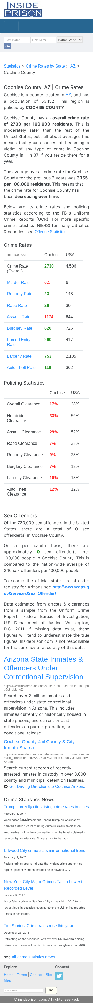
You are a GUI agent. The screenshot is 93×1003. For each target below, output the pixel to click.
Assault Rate (18, 317)
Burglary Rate (19, 328)
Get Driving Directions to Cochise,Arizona (47, 786)
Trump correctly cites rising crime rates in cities (46, 807)
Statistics (12, 66)
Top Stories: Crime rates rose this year (38, 926)
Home (9, 975)
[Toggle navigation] (11, 26)
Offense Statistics (50, 232)
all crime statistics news (33, 957)
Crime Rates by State (45, 66)
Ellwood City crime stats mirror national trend (45, 850)
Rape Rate (17, 305)
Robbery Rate (20, 294)
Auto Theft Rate (21, 367)
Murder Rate (18, 282)
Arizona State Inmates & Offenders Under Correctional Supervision (43, 668)
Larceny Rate (19, 356)
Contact (36, 975)
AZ (73, 66)
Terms (22, 975)
